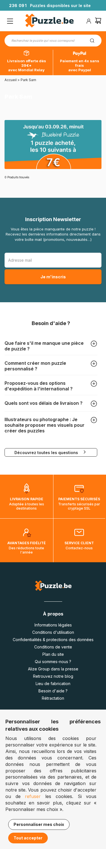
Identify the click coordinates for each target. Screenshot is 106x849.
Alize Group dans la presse (53, 668)
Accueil (11, 80)
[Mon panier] (98, 21)
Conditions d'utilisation (53, 632)
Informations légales (53, 625)
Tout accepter (28, 837)
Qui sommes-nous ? (53, 661)
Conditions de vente (53, 646)
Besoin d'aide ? (53, 690)
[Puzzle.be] (49, 21)
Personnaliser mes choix (39, 824)
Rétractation (53, 698)
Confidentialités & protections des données (53, 639)
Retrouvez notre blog (53, 676)
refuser (33, 796)
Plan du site (53, 654)
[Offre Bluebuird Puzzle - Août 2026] (53, 144)
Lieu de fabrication (53, 683)
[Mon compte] (88, 21)
